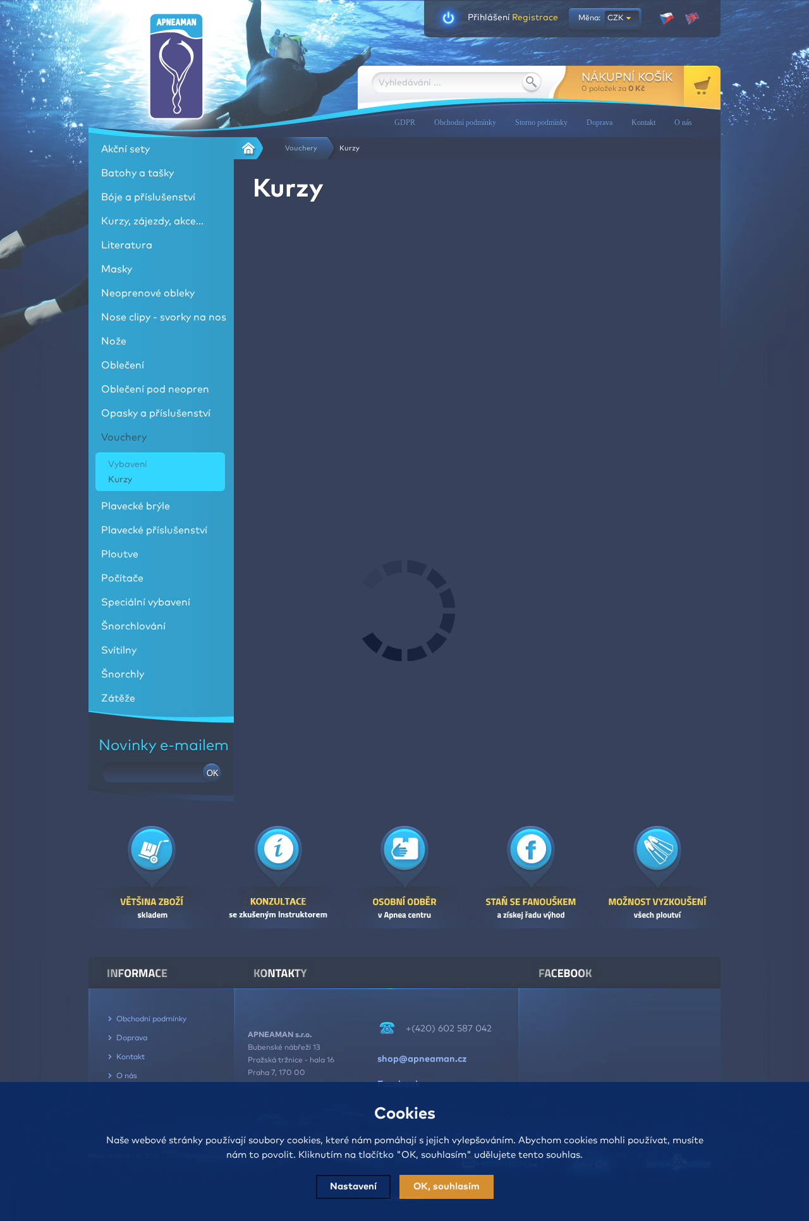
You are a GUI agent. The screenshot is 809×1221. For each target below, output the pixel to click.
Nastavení (353, 1186)
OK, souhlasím (446, 1186)
